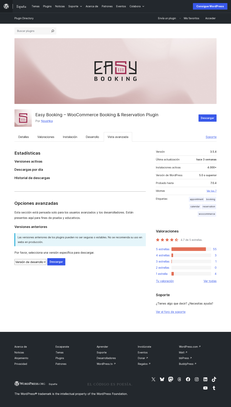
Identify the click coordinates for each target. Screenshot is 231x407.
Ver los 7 (212, 190)
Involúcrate (144, 346)
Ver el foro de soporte (171, 312)
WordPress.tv (106, 363)
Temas (60, 352)
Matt (183, 352)
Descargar (207, 117)
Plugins (60, 358)
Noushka (47, 121)
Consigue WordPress (210, 6)
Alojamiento (21, 358)
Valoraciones (45, 137)
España (53, 384)
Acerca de (20, 346)
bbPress (185, 358)
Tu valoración (165, 281)
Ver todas (210, 281)
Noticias (19, 352)
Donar (143, 358)
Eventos (143, 352)
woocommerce (207, 214)
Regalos (144, 363)
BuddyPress (188, 363)
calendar (195, 206)
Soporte (211, 137)
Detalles (23, 137)
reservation (209, 206)
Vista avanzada (118, 137)
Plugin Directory (24, 18)
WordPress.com (190, 346)
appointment (196, 199)
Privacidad (20, 363)
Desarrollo (92, 137)
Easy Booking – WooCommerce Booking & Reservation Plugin (96, 114)
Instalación (70, 137)
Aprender (102, 346)
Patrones (61, 363)
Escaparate (62, 346)
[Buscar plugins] (52, 31)
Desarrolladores (106, 358)
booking (210, 199)
